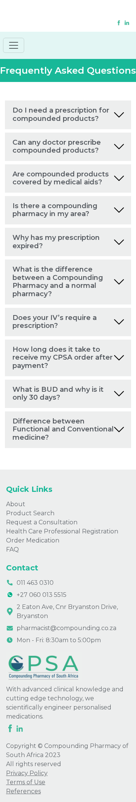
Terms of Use (25, 782)
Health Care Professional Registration (62, 531)
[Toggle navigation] (13, 45)
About (15, 504)
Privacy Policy (27, 773)
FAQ (12, 549)
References (23, 791)
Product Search (30, 513)
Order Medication (32, 540)
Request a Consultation (41, 522)
